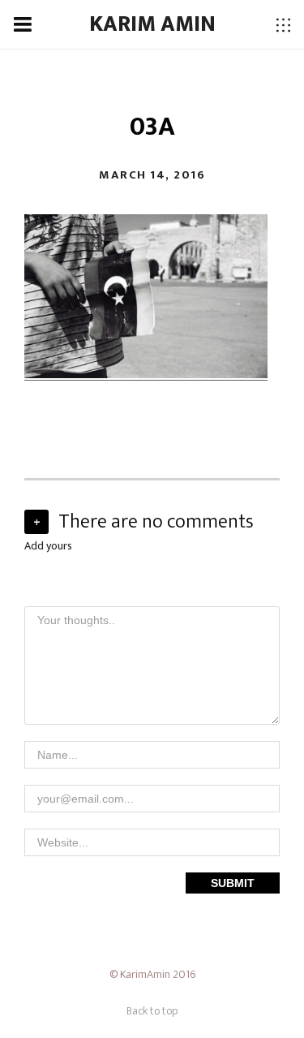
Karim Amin (152, 24)
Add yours (48, 545)
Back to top (152, 1010)
